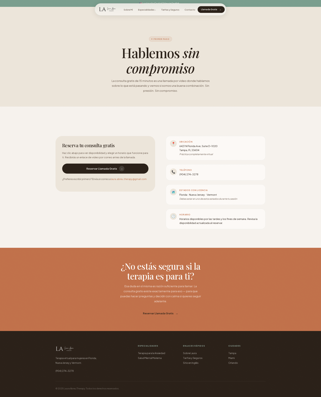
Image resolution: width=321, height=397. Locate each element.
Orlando (233, 362)
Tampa (232, 353)
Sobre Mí (128, 9)
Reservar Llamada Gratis (104, 168)
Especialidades (146, 9)
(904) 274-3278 (188, 174)
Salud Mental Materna (150, 357)
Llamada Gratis (211, 9)
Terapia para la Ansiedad (151, 353)
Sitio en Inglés (190, 362)
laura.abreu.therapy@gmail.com (129, 178)
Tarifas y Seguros (170, 9)
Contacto (190, 9)
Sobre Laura (190, 353)
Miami (231, 357)
